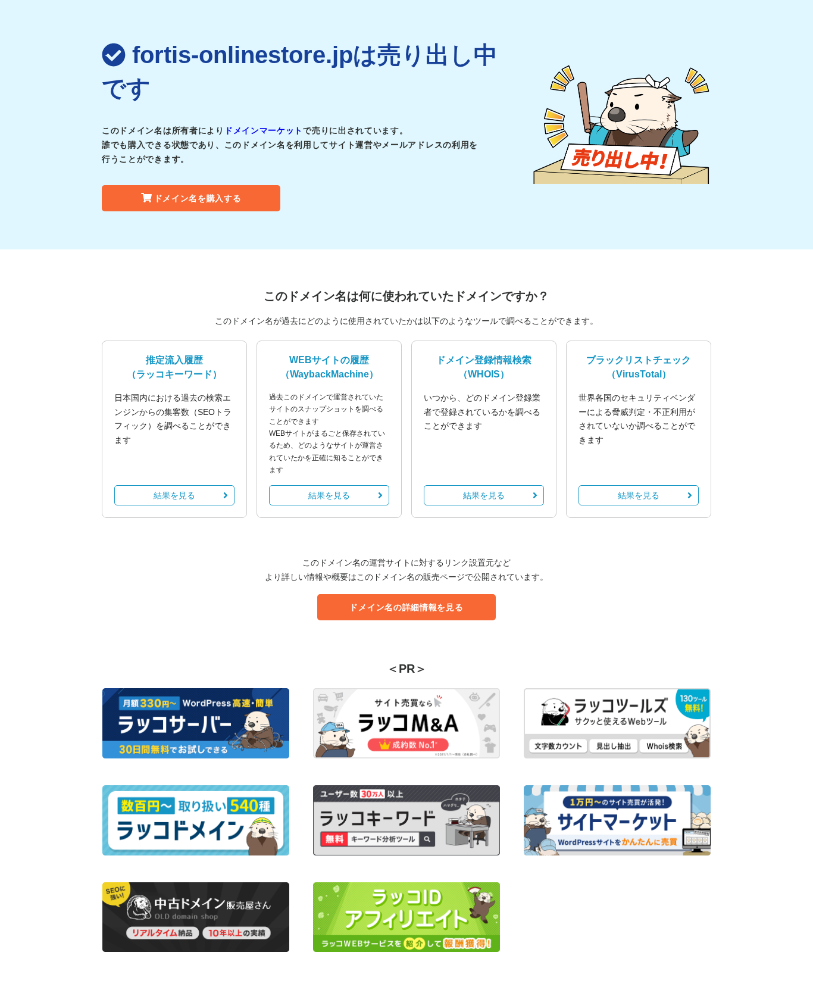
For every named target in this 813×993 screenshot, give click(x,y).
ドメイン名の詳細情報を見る (406, 607)
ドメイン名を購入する (198, 198)
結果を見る (174, 495)
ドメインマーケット (263, 130)
